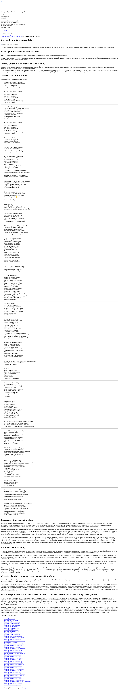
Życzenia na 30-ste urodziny (12, 623)
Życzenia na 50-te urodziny (11, 626)
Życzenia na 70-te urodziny (11, 630)
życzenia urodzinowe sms (11, 642)
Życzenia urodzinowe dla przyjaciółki (14, 675)
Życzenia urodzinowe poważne (12, 685)
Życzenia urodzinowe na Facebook (14, 645)
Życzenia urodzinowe (16, 36)
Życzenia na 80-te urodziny (11, 631)
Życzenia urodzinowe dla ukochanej (14, 637)
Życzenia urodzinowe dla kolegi (13, 667)
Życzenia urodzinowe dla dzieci (13, 661)
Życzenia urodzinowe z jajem (12, 647)
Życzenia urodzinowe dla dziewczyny (14, 641)
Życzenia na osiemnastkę (11, 620)
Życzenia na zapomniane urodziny (13, 636)
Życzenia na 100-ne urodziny (12, 634)
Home (6, 30)
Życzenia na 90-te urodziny (11, 633)
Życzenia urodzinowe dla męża (12, 672)
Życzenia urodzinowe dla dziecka (13, 663)
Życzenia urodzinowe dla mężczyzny (14, 648)
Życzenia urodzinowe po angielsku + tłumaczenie (17, 681)
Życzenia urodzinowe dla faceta (13, 652)
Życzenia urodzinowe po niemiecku (14, 644)
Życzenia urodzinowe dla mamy (13, 650)
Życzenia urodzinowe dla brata (12, 656)
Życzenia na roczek (9, 619)
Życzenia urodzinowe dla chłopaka (13, 658)
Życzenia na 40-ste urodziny (12, 625)
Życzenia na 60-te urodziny (11, 628)
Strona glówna (5, 36)
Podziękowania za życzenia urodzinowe (15, 653)
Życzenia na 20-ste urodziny (12, 622)
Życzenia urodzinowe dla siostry (13, 655)
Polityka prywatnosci (26, 688)
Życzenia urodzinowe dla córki (12, 639)
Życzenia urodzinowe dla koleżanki (14, 669)
